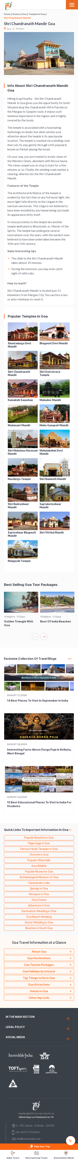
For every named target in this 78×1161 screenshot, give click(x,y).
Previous (35, 636)
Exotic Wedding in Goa (39, 922)
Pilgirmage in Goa (39, 843)
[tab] (39, 958)
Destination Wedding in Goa (39, 911)
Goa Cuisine (39, 900)
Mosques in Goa (39, 894)
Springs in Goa (39, 888)
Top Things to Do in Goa (39, 978)
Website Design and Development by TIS (36, 1117)
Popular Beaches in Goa (39, 837)
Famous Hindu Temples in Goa (39, 849)
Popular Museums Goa (39, 871)
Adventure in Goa (39, 905)
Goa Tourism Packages (39, 964)
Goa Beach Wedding (39, 916)
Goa (24, 14)
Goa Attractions (39, 984)
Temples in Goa (36, 14)
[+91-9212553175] (71, 1140)
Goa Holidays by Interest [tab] (39, 971)
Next (44, 636)
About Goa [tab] (39, 951)
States (16, 14)
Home (7, 14)
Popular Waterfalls (38, 860)
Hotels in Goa (39, 991)
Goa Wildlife (39, 866)
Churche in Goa (39, 854)
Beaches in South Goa (39, 928)
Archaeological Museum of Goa (39, 877)
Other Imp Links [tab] (39, 997)
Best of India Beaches (55, 621)
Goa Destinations (39, 958)
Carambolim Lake (39, 883)
